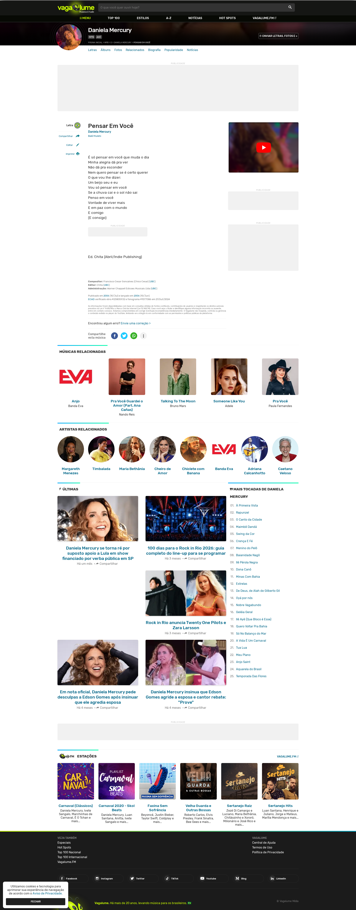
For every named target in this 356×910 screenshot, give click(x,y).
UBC (152, 281)
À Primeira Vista (247, 505)
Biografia (154, 50)
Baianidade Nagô (248, 555)
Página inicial (95, 42)
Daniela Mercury (109, 30)
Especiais (64, 842)
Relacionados (135, 50)
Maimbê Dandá (246, 527)
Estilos (143, 18)
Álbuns (106, 50)
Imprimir (70, 154)
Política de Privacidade (268, 852)
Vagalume (76, 7)
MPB (91, 37)
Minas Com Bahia (248, 576)
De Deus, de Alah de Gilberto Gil (258, 591)
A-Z (168, 18)
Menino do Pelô (246, 548)
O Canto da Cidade (249, 519)
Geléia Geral (244, 612)
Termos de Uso (262, 847)
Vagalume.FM (263, 18)
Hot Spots (227, 18)
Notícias (195, 18)
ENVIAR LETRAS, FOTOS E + (279, 36)
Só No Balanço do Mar (251, 633)
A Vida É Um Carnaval (251, 640)
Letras (92, 50)
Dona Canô (243, 569)
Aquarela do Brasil (248, 669)
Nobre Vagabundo (248, 605)
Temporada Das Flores (251, 676)
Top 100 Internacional (72, 857)
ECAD (91, 299)
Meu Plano (243, 655)
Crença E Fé (244, 541)
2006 (106, 295)
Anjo (243, 662)
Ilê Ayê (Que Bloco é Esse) (253, 619)
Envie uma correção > (136, 323)
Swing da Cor (245, 534)
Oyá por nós (244, 598)
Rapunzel (242, 512)
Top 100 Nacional (69, 852)
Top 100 (114, 18)
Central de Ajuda (264, 842)
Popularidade (173, 50)
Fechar (36, 901)
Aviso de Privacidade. (47, 893)
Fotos (118, 50)
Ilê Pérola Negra (247, 562)
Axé (99, 37)
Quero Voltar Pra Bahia (251, 626)
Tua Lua (241, 647)
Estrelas (241, 583)
